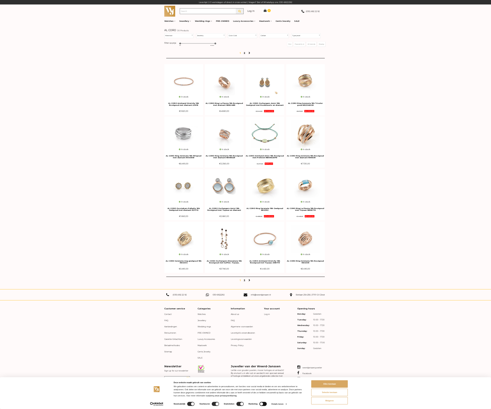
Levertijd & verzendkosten (243, 333)
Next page (250, 54)
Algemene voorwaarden (242, 326)
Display (321, 44)
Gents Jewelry (283, 21)
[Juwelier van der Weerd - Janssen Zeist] (169, 11)
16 (289, 44)
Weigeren (329, 401)
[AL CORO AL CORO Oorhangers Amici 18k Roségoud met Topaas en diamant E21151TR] (224, 184)
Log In (251, 11)
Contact (168, 314)
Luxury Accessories (243, 21)
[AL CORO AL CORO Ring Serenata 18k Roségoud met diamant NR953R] (305, 132)
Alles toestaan (329, 384)
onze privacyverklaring (226, 396)
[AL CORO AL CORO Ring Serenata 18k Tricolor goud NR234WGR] (305, 79)
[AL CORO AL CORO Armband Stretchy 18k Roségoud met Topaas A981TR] (265, 237)
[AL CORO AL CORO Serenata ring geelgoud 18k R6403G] (183, 237)
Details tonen (277, 404)
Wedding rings (203, 21)
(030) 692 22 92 (313, 11)
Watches (169, 21)
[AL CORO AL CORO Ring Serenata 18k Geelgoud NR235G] (265, 184)
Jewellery (184, 21)
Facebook (306, 373)
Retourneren (170, 333)
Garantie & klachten (173, 339)
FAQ (166, 320)
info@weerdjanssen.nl (261, 295)
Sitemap (168, 352)
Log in (267, 314)
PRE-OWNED (222, 21)
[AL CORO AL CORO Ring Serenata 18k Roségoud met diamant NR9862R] (224, 132)
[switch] (215, 404)
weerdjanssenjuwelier (312, 368)
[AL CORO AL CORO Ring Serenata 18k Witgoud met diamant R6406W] (183, 132)
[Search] (239, 11)
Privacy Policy (237, 345)
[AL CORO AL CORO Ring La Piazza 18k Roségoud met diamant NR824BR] (224, 79)
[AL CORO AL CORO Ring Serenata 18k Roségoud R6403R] (305, 237)
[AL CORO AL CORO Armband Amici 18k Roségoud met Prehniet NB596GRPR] (265, 132)
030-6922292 (219, 295)
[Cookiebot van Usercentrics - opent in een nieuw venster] (157, 404)
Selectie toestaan (329, 392)
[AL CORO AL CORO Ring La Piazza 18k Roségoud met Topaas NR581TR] (305, 184)
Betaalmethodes (172, 345)
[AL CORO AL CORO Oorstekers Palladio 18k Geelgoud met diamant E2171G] (183, 184)
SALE (296, 21)
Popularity (299, 44)
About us (235, 314)
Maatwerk (264, 21)
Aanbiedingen (170, 326)
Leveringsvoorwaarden (241, 339)
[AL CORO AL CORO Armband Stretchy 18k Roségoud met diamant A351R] (183, 79)
